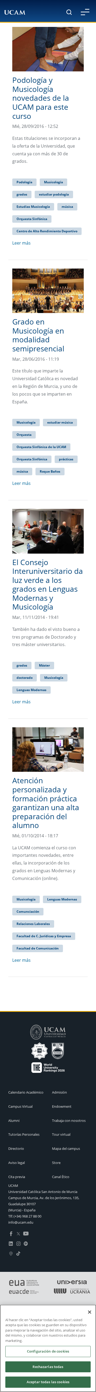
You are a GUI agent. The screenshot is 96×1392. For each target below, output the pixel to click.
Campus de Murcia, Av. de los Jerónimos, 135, (43, 1197)
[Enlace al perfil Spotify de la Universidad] (26, 1243)
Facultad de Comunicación (38, 948)
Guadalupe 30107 (22, 1204)
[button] (85, 12)
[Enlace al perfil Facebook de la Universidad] (11, 1233)
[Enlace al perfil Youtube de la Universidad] (26, 1233)
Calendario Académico (25, 1092)
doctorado (25, 677)
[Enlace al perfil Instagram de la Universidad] (18, 1243)
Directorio (16, 1148)
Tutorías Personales (23, 1134)
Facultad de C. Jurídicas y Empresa (44, 936)
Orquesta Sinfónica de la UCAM (41, 447)
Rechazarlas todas (48, 1366)
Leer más (21, 243)
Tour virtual (61, 1134)
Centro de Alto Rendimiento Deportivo (47, 231)
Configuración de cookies (48, 1351)
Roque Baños (50, 471)
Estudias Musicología (33, 206)
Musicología (53, 182)
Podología (24, 182)
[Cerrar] (89, 1312)
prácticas (66, 459)
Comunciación (28, 911)
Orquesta (24, 434)
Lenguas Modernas (31, 690)
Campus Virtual (20, 1106)
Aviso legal (16, 1162)
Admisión (59, 1092)
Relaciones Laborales (33, 924)
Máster (44, 665)
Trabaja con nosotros (69, 1120)
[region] (48, 1348)
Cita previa (16, 1176)
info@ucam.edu (20, 1222)
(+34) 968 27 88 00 (27, 1216)
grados (22, 194)
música (67, 206)
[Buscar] (69, 12)
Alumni (13, 1120)
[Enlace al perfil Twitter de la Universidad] (18, 1233)
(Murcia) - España (21, 1210)
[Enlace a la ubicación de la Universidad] (11, 1253)
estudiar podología (54, 194)
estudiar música (60, 422)
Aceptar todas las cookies (48, 1381)
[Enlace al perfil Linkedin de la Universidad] (11, 1243)
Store (56, 1162)
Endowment (61, 1106)
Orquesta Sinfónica (32, 219)
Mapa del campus (66, 1148)
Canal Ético (60, 1176)
